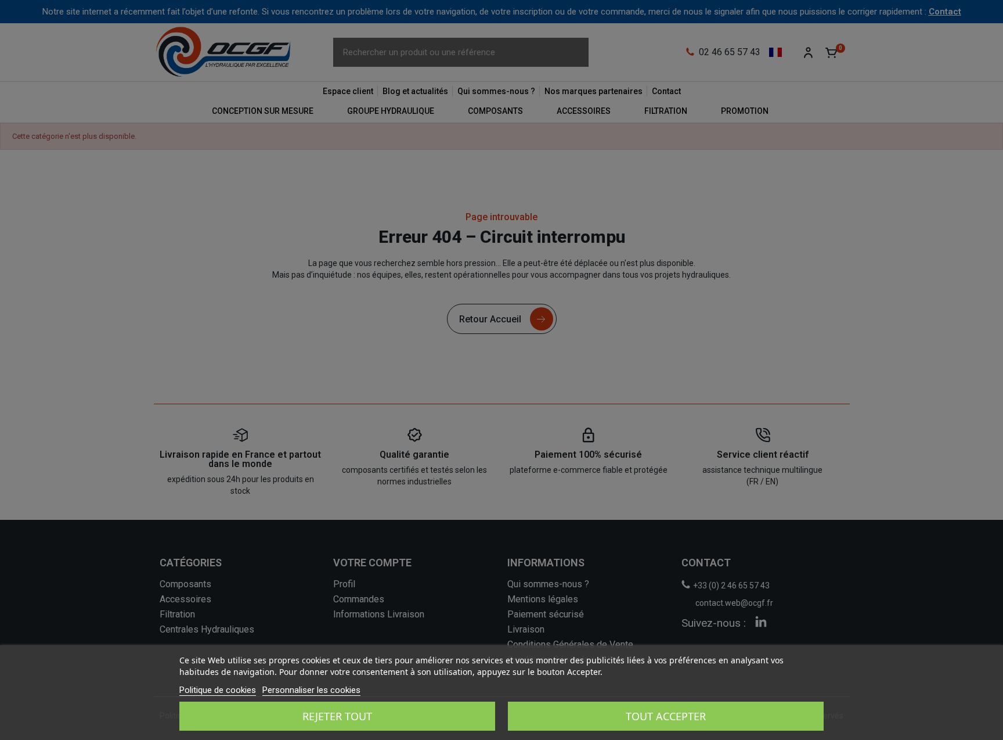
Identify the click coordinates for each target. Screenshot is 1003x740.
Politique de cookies (217, 690)
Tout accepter (666, 716)
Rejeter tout (337, 716)
